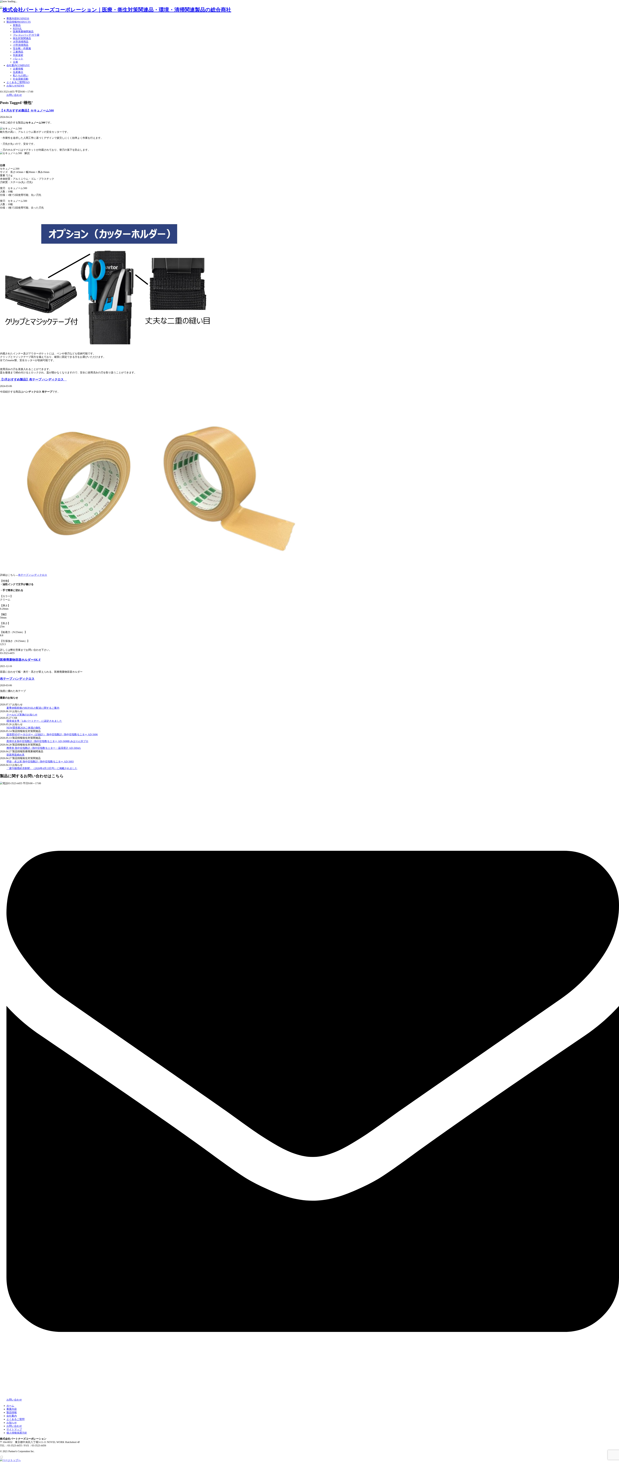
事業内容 (17, 18)
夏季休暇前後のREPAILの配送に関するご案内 (32, 708)
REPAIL (17, 28)
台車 (15, 62)
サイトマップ (14, 1429)
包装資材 (18, 55)
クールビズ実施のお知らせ (21, 714)
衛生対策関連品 (22, 38)
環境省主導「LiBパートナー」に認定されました (34, 721)
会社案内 (18, 65)
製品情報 (18, 21)
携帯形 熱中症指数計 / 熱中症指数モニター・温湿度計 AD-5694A (43, 748)
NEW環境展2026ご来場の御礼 (23, 727)
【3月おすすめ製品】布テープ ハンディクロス (33, 379)
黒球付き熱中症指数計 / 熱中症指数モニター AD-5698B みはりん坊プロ (47, 741)
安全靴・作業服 (22, 48)
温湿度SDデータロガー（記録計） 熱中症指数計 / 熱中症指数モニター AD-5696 (52, 734)
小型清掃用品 (20, 45)
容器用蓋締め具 (15, 754)
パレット (18, 58)
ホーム (10, 1405)
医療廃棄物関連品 (23, 31)
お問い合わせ (14, 95)
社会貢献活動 (20, 79)
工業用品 (18, 51)
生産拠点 (18, 72)
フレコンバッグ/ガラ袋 (26, 35)
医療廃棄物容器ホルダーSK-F (20, 659)
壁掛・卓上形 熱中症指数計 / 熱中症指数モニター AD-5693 (40, 761)
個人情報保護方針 (16, 1432)
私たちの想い (20, 75)
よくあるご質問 (18, 82)
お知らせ (15, 85)
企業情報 (18, 68)
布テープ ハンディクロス (32, 575)
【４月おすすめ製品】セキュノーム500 (27, 110)
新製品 (17, 25)
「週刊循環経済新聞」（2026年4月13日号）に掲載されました (41, 768)
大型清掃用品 (20, 41)
